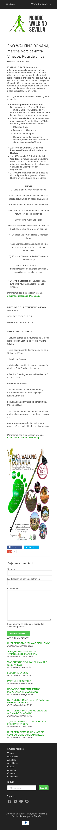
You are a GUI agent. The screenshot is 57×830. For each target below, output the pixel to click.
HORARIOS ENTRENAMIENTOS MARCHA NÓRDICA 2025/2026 (23, 690)
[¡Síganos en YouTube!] (27, 802)
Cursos (10, 766)
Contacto (11, 773)
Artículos (11, 770)
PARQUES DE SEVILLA (19, 681)
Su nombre (12, 569)
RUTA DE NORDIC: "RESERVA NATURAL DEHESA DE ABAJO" (28, 701)
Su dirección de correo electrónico (23, 579)
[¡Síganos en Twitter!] (16, 802)
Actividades (12, 763)
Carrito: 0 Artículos (42, 4)
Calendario (12, 776)
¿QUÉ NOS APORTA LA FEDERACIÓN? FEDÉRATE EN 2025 (27, 722)
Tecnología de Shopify (30, 816)
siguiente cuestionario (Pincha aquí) (24, 296)
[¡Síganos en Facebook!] (10, 802)
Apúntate (11, 760)
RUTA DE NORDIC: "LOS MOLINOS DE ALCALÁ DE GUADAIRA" (27, 712)
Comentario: (13, 588)
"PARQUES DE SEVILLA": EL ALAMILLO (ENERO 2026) (27, 663)
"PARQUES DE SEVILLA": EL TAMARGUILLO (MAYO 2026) (22, 652)
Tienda (10, 753)
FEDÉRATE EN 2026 (17, 673)
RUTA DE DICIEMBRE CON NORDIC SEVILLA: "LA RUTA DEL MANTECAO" (26, 733)
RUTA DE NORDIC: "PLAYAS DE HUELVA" (28, 643)
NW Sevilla (12, 756)
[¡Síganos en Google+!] (21, 802)
